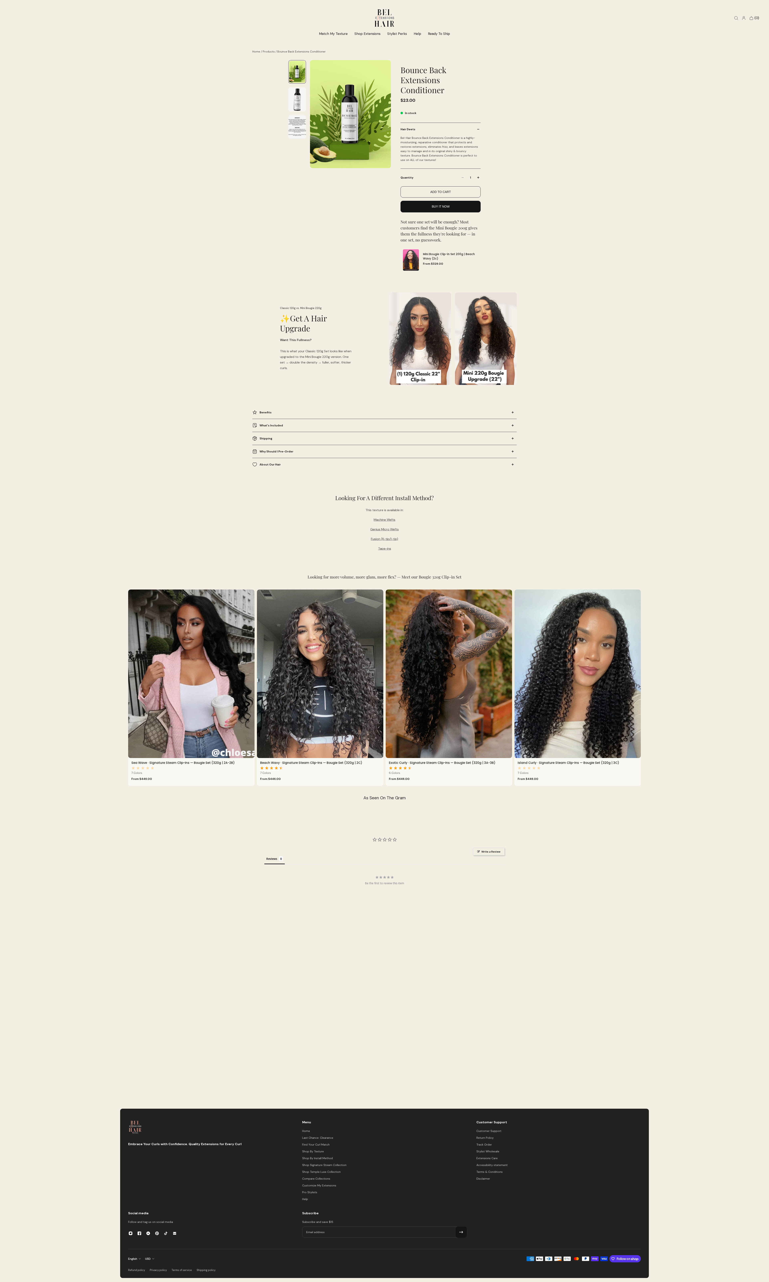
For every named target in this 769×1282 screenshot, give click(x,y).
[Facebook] (139, 1233)
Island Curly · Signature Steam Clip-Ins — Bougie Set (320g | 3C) (568, 763)
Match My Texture (333, 33)
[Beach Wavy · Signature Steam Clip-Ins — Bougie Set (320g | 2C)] (320, 674)
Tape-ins (384, 548)
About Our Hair (270, 464)
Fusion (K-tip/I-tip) (384, 539)
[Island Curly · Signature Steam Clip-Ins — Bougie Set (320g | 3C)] (577, 674)
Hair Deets (408, 129)
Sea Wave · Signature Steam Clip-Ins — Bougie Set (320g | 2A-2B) (183, 763)
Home (256, 51)
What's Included (271, 425)
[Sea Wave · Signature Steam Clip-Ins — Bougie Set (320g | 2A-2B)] (191, 674)
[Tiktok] (165, 1233)
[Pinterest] (157, 1233)
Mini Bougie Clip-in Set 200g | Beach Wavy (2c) (449, 256)
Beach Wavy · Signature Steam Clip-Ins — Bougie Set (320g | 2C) (311, 763)
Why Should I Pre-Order (276, 451)
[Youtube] (148, 1233)
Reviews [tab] (271, 859)
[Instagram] (130, 1233)
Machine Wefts (384, 520)
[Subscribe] (461, 1232)
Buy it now (441, 206)
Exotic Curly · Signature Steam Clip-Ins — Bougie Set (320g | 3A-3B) (442, 763)
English (132, 1259)
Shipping (266, 438)
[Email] (174, 1233)
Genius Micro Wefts (384, 529)
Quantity (407, 177)
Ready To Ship (439, 33)
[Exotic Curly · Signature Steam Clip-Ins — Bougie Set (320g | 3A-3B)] (449, 674)
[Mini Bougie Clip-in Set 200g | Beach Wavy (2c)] (411, 260)
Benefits (266, 412)
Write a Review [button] (490, 851)
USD (148, 1259)
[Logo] (135, 1127)
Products (269, 51)
